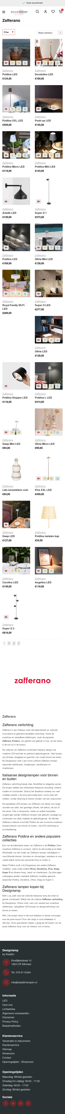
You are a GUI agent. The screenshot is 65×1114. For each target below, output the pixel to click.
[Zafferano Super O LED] (49, 283)
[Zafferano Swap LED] (16, 514)
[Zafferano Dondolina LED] (49, 52)
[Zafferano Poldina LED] (16, 52)
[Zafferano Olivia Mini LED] (49, 237)
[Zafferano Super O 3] (16, 606)
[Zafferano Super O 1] (49, 191)
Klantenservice (10, 1045)
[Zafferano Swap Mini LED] (16, 422)
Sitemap (7, 1049)
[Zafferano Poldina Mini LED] (49, 145)
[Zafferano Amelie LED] (16, 191)
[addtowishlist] (53, 12)
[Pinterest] (21, 1103)
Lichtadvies (8, 1009)
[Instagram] (28, 1103)
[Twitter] (13, 1103)
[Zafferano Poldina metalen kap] (49, 514)
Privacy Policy (10, 1021)
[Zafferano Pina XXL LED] (49, 468)
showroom (48, 919)
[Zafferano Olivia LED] (49, 329)
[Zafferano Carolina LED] (16, 560)
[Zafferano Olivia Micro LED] (49, 422)
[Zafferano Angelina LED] (49, 560)
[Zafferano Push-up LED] (49, 99)
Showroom (8, 1053)
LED (4, 1000)
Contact (6, 1057)
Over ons (7, 1005)
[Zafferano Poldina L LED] (49, 376)
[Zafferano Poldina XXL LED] (16, 99)
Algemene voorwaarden (15, 1013)
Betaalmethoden (11, 1025)
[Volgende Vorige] (18, 643)
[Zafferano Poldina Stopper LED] (16, 376)
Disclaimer (8, 1017)
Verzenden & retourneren (16, 1041)
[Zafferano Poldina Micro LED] (16, 145)
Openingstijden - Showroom (17, 1062)
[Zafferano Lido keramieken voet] (16, 468)
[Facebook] (5, 1103)
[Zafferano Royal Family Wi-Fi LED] (16, 283)
